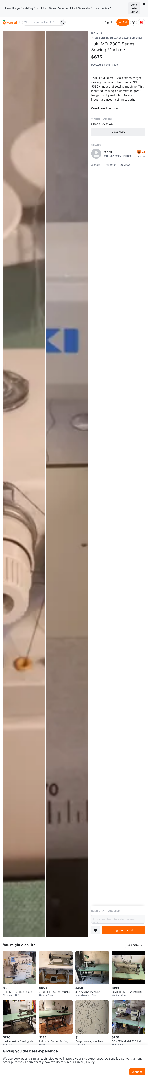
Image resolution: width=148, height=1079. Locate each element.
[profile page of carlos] (96, 154)
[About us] (133, 22)
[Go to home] (10, 22)
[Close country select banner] (144, 3)
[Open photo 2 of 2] (67, 484)
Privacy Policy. (85, 1062)
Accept (137, 1072)
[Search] (62, 22)
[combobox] (41, 22)
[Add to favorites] (95, 930)
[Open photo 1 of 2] (24, 484)
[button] (135, 945)
